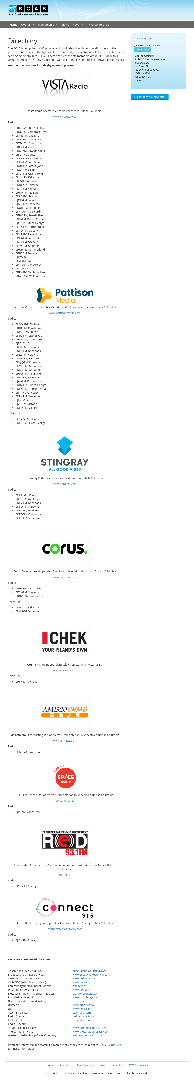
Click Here (115, 1045)
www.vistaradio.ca (64, 116)
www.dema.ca (81, 990)
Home (13, 24)
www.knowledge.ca (85, 997)
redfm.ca (64, 875)
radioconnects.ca (83, 1016)
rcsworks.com (81, 1020)
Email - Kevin (142, 49)
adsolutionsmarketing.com (89, 971)
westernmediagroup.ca (87, 1035)
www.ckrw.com (82, 982)
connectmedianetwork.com (65, 929)
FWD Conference (98, 24)
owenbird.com (82, 1012)
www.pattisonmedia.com (65, 313)
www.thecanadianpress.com (91, 1031)
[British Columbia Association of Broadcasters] (28, 10)
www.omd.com (82, 1009)
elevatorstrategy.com (86, 993)
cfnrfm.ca (79, 1001)
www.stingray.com (65, 484)
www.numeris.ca (83, 1005)
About (76, 24)
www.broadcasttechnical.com (91, 974)
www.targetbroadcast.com (89, 1028)
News (65, 24)
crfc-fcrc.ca (80, 986)
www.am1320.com (64, 740)
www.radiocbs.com (85, 978)
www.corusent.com (65, 577)
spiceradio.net (65, 800)
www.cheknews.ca (64, 670)
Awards (26, 24)
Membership (46, 24)
